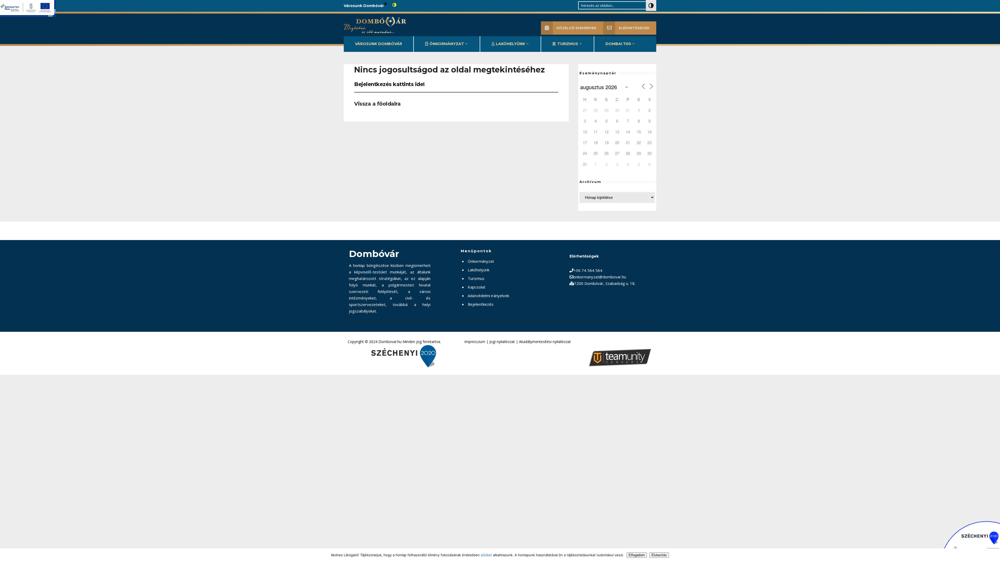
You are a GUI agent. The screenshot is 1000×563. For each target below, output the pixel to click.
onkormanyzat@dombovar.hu (599, 276)
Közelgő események (576, 28)
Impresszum (474, 341)
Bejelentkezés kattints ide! (389, 84)
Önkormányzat (446, 43)
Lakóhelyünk (510, 43)
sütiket (486, 555)
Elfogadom (637, 555)
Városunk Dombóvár (378, 43)
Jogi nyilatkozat (502, 341)
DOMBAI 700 (618, 43)
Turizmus (567, 43)
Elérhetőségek (634, 28)
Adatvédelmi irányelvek (488, 295)
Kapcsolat (476, 287)
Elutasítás (659, 555)
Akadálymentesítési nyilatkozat (545, 341)
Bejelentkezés (480, 304)
